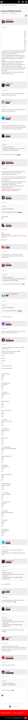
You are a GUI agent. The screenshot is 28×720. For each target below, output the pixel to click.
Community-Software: (14, 718)
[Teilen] (26, 16)
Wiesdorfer (5, 13)
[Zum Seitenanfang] (25, 718)
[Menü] (26, 1)
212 (15, 706)
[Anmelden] (22, 2)
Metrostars (19, 550)
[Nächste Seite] (17, 706)
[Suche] (19, 1)
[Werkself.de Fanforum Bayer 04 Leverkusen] (2, 1)
